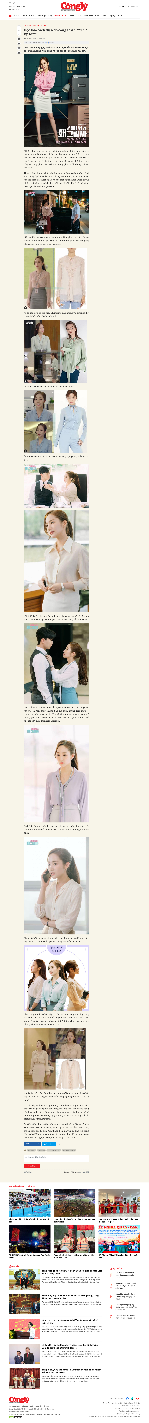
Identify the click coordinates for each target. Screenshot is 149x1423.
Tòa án (24, 16)
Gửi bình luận (32, 1166)
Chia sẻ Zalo (50, 1144)
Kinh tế (72, 16)
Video (120, 16)
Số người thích (84, 1172)
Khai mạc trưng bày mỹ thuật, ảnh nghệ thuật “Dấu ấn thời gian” (118, 1220)
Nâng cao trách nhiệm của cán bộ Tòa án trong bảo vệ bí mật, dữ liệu (69, 1321)
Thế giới (79, 16)
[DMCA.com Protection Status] (41, 1417)
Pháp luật (42, 16)
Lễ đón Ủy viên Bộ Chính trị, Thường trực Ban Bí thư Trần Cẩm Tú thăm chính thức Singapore (70, 1346)
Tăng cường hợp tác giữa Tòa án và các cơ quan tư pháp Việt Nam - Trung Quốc (72, 1272)
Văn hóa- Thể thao (61, 16)
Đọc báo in (15, 9)
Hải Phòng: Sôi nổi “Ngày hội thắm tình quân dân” (118, 1256)
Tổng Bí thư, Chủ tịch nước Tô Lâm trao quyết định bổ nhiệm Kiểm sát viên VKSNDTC (71, 1371)
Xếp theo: (67, 1172)
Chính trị (17, 16)
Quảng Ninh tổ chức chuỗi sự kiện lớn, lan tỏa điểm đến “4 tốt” (74, 1256)
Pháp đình (32, 16)
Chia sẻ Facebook (33, 1144)
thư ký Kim (31, 1150)
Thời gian (74, 1172)
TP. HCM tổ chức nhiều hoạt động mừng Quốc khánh (29, 1256)
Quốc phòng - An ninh (92, 16)
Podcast (105, 16)
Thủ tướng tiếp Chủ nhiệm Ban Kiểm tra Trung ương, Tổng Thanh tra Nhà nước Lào (70, 1297)
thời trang (41, 1150)
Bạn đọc (113, 16)
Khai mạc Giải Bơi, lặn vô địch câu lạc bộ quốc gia (29, 1220)
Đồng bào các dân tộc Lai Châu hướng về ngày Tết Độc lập (74, 1220)
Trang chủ (27, 25)
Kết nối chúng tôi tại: (116, 1398)
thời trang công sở (54, 1150)
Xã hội (50, 16)
